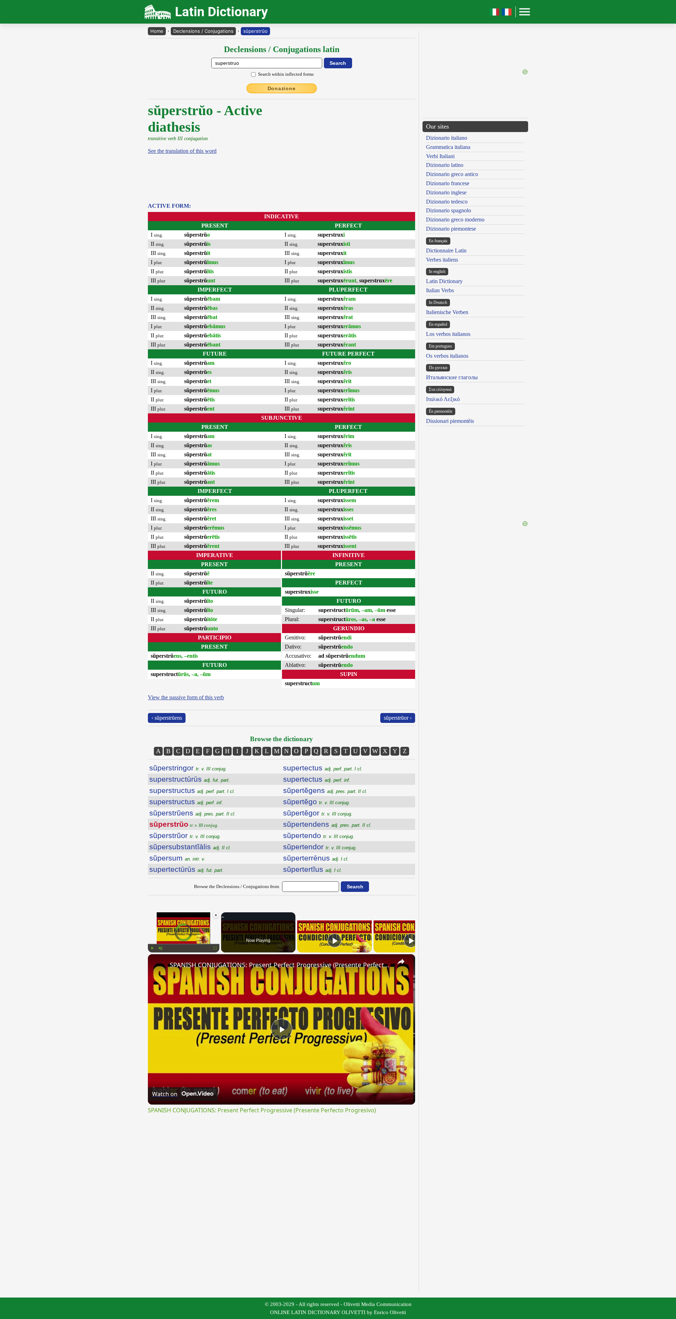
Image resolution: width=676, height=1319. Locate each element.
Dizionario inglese (446, 192)
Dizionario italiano (446, 138)
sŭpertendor (320, 847)
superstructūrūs (189, 779)
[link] (159, 965)
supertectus (322, 768)
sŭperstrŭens (192, 813)
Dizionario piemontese (451, 229)
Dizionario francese (447, 183)
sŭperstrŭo (255, 31)
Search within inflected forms (286, 74)
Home (156, 31)
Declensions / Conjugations (203, 31)
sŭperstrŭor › (398, 718)
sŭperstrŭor (185, 835)
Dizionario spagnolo (448, 210)
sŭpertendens (327, 824)
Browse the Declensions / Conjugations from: (237, 886)
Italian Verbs (440, 290)
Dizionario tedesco (447, 202)
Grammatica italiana (448, 147)
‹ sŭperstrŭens (166, 718)
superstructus (192, 790)
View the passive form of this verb (186, 697)
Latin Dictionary (444, 281)
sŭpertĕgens (325, 790)
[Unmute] (160, 948)
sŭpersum (177, 858)
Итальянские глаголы (452, 377)
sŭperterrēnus (316, 858)
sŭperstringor (188, 768)
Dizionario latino (444, 165)
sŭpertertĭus (312, 869)
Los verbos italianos (448, 334)
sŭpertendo (318, 835)
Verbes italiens (442, 260)
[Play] (152, 948)
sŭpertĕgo (316, 802)
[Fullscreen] (215, 948)
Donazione (282, 88)
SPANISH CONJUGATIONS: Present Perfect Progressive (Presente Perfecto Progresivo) (280, 965)
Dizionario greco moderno (455, 220)
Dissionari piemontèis (450, 421)
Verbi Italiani (440, 156)
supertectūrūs (186, 869)
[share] (401, 961)
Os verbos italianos (447, 356)
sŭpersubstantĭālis (190, 847)
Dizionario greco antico (452, 174)
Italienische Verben (447, 312)
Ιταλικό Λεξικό (443, 399)
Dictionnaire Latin (446, 251)
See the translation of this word (182, 151)
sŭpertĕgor (317, 813)
